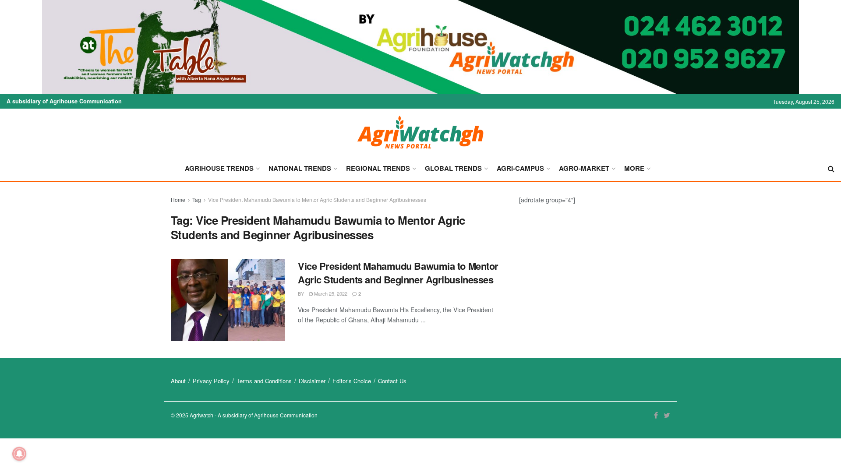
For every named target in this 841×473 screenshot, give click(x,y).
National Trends (300, 168)
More (634, 168)
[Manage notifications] (19, 454)
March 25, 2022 (330, 293)
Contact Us (392, 381)
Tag (196, 199)
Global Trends (453, 168)
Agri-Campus (520, 168)
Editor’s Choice (351, 381)
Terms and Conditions (264, 381)
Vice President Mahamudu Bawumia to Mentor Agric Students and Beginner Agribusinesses (317, 199)
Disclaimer (312, 381)
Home (178, 199)
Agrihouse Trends (219, 168)
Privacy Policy (211, 381)
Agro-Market (584, 168)
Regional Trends (378, 168)
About (178, 381)
